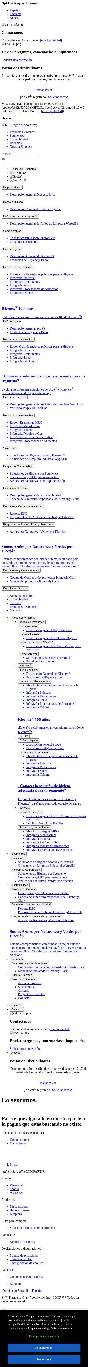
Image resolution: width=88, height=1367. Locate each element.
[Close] (3, 1309)
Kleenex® (16, 1185)
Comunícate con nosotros (26, 1276)
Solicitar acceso (58, 97)
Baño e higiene (19, 1210)
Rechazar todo (44, 1347)
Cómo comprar (19, 1139)
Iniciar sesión (44, 90)
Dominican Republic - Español (22, 1290)
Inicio (13, 1164)
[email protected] (52, 111)
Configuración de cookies (26, 1263)
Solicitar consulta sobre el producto (32, 1227)
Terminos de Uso (21, 1259)
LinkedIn (16, 1283)
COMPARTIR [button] (23, 1171)
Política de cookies (61, 1328)
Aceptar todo (44, 1359)
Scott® (14, 1189)
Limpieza (16, 1214)
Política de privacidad (24, 1255)
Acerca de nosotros (22, 1241)
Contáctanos (18, 1143)
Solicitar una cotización (17, 60)
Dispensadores (19, 1206)
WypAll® (16, 1192)
